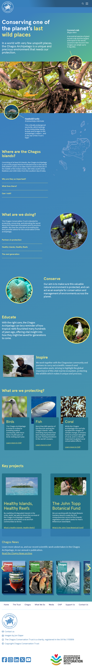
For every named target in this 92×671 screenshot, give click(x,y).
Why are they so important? (14, 179)
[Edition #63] (13, 577)
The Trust (17, 604)
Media (51, 604)
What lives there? (9, 186)
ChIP (60, 604)
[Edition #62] (40, 577)
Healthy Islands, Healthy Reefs (15, 247)
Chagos (28, 604)
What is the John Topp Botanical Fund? (68, 527)
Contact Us (83, 604)
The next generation (10, 254)
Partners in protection (11, 240)
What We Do (40, 604)
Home (6, 604)
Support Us (70, 604)
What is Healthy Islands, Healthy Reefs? (19, 527)
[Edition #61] (68, 577)
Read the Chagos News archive (17, 553)
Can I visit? (6, 193)
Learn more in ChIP (14, 443)
